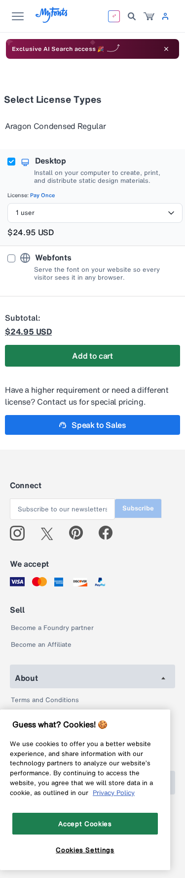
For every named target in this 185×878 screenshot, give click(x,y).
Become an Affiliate (41, 644)
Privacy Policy (114, 792)
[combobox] (95, 213)
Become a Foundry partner (52, 627)
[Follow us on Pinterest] (80, 533)
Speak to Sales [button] (99, 425)
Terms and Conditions (45, 700)
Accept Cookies (84, 824)
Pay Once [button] (42, 195)
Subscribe (138, 508)
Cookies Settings (85, 850)
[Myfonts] (52, 20)
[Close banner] (166, 49)
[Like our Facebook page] (110, 533)
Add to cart (92, 356)
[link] (149, 16)
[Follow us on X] (50, 533)
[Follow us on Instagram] (21, 533)
